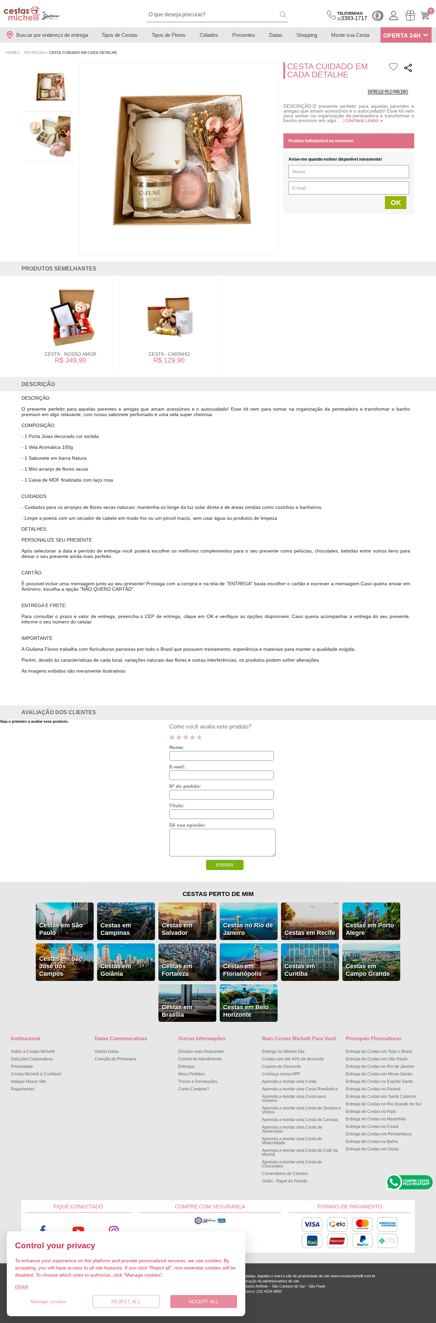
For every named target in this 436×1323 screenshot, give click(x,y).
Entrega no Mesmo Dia (283, 1051)
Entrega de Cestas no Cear (372, 1126)
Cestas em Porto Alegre (370, 929)
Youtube (78, 1230)
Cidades (209, 35)
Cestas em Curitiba (299, 970)
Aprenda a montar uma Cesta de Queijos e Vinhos (301, 1110)
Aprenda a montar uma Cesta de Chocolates (292, 1164)
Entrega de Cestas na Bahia (372, 1141)
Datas (275, 35)
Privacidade (22, 1066)
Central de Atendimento (200, 1059)
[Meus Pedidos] (410, 15)
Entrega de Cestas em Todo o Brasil (379, 1051)
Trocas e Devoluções (197, 1081)
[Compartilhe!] (408, 68)
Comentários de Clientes (285, 1173)
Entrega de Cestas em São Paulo (376, 1059)
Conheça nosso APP (281, 1074)
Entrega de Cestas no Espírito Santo (379, 1081)
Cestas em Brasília (177, 1011)
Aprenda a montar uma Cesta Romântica (300, 1089)
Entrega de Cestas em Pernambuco (379, 1134)
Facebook (43, 1230)
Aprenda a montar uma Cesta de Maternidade (292, 1140)
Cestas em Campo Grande (368, 970)
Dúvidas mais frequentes (201, 1051)
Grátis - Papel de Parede (285, 1181)
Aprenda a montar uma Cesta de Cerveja (300, 1119)
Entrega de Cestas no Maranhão (376, 1119)
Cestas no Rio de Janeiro (248, 929)
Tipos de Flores (169, 35)
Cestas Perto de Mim (218, 894)
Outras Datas (107, 1051)
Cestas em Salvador (177, 929)
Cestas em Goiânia (115, 970)
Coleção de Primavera (115, 1059)
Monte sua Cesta (350, 35)
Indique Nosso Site (28, 1081)
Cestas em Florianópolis (242, 970)
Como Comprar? (193, 1089)
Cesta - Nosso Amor (70, 354)
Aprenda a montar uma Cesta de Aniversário (292, 1129)
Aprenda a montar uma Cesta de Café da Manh (300, 1152)
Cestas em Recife (309, 932)
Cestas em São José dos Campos (61, 966)
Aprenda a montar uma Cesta (289, 1081)
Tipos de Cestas (120, 35)
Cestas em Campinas (115, 929)
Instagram (113, 1230)
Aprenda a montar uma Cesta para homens (294, 1098)
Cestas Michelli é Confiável (36, 1074)
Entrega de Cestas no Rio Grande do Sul (383, 1104)
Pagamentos (22, 1089)
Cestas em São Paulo (61, 929)
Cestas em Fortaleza (177, 970)
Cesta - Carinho (169, 354)
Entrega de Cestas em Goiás (372, 1149)
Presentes (243, 35)
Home (11, 52)
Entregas (34, 52)
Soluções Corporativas (32, 1059)
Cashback (377, 15)
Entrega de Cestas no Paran (373, 1089)
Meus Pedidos (191, 1074)
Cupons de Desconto (281, 1066)
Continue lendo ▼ (364, 121)
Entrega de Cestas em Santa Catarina (381, 1096)
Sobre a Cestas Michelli (33, 1051)
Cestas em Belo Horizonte (246, 1011)
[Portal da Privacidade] (210, 1223)
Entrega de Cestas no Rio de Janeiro (380, 1066)
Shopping (306, 35)
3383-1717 (352, 16)
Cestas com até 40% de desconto (293, 1059)
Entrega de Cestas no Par (371, 1111)
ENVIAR (224, 865)
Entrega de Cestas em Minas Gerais (379, 1074)
